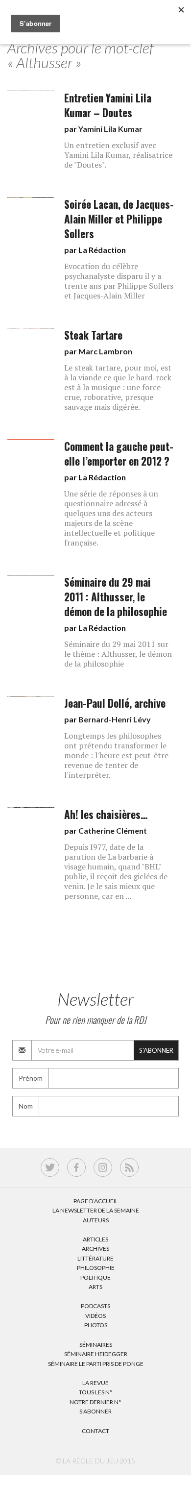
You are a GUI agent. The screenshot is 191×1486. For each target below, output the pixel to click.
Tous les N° (96, 1392)
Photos (95, 1325)
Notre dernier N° (95, 1402)
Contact (95, 1431)
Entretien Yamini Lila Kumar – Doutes (107, 105)
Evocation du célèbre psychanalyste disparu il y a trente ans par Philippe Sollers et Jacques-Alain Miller (118, 281)
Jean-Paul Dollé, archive (115, 703)
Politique (95, 1277)
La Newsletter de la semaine (95, 1210)
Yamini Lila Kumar (110, 128)
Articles (95, 1239)
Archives (95, 1248)
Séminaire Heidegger (95, 1354)
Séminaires (95, 1344)
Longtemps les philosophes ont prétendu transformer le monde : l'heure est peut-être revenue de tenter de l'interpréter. (116, 755)
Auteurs (96, 1220)
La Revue (95, 1383)
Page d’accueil (95, 1201)
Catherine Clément (112, 830)
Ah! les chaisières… (105, 814)
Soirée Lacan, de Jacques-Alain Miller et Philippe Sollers (119, 219)
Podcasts (95, 1306)
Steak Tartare (93, 335)
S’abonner (95, 1411)
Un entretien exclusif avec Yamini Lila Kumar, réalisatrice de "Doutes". (118, 155)
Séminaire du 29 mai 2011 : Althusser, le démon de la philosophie (115, 596)
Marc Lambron (105, 351)
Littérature (95, 1258)
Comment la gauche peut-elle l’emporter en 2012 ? (118, 454)
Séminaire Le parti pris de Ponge (95, 1363)
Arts (95, 1286)
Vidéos (95, 1315)
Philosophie (96, 1267)
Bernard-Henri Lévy (114, 719)
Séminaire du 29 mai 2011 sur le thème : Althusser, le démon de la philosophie (118, 654)
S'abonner (156, 1050)
